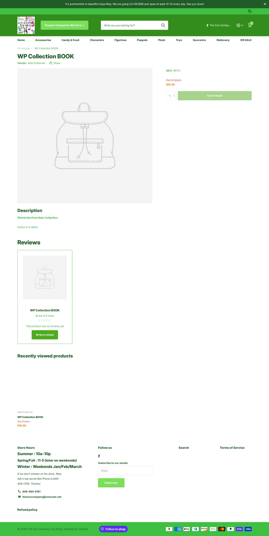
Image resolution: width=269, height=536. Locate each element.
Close (265, 4)
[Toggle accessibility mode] (250, 11)
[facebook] (99, 456)
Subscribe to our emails (113, 462)
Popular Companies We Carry (63, 25)
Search (184, 447)
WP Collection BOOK (30, 417)
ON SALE (246, 40)
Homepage (23, 48)
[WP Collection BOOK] (39, 385)
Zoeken (163, 25)
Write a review (45, 334)
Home (21, 40)
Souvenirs (199, 40)
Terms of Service (232, 447)
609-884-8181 (31, 491)
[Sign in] (239, 25)
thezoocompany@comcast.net (42, 496)
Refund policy (27, 509)
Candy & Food (70, 40)
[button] (175, 92)
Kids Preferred (36, 63)
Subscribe (111, 482)
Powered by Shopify (76, 529)
